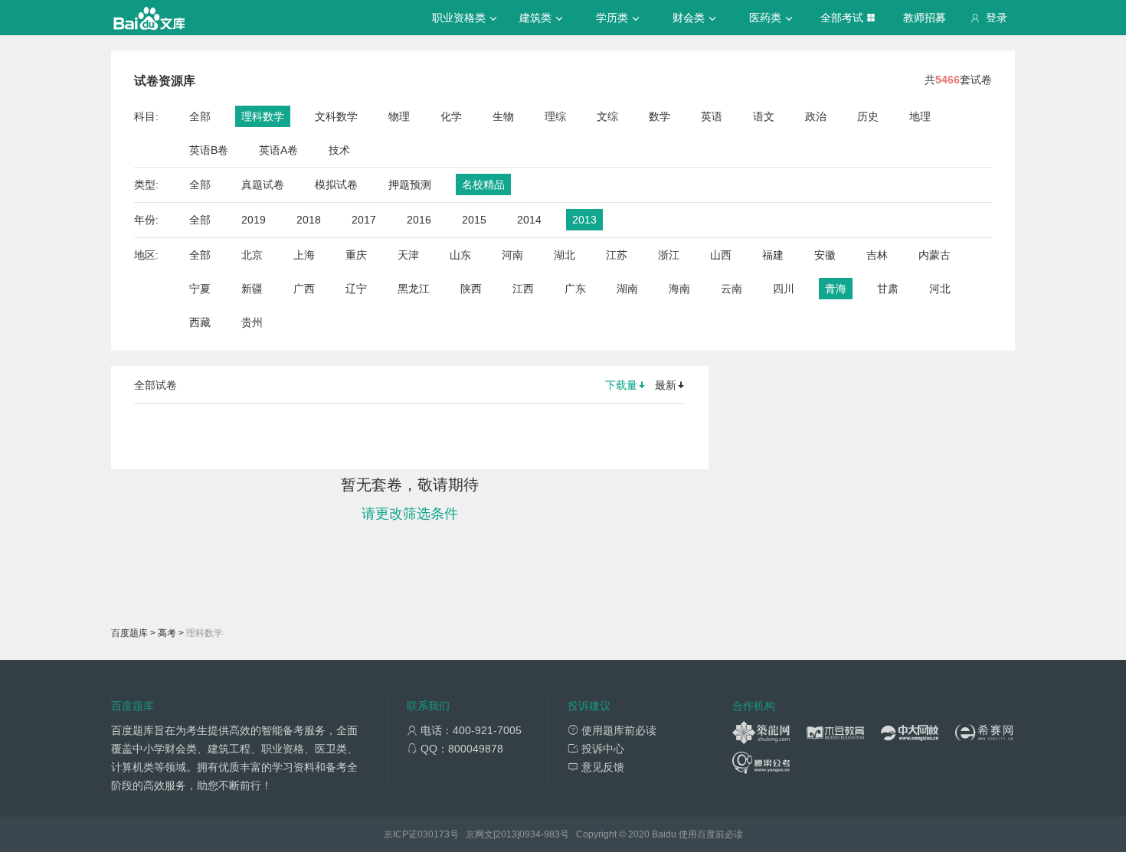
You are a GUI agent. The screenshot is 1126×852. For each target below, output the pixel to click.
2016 (419, 220)
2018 (308, 220)
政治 (815, 116)
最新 (665, 385)
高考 (167, 633)
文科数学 (336, 116)
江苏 (616, 255)
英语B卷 (208, 150)
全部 (200, 116)
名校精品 (483, 184)
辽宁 (356, 288)
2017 (364, 220)
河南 (512, 255)
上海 (304, 255)
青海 (835, 288)
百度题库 (129, 633)
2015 (474, 220)
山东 (460, 255)
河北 (940, 288)
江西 (523, 288)
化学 (451, 116)
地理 (920, 116)
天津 (408, 255)
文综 (607, 116)
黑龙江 (414, 288)
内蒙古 (934, 255)
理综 (555, 116)
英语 (711, 116)
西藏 (200, 322)
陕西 (471, 288)
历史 (868, 116)
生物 (503, 116)
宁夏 (200, 288)
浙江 (668, 255)
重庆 (356, 255)
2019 (253, 220)
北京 (252, 255)
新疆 (252, 288)
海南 (679, 288)
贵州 (252, 322)
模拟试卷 (336, 184)
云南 (731, 288)
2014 (529, 220)
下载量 (621, 385)
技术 (339, 150)
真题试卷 (262, 184)
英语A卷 (278, 150)
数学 (659, 116)
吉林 (877, 255)
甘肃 (888, 288)
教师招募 (924, 17)
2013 (584, 220)
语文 (763, 116)
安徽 (825, 255)
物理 (399, 116)
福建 (773, 255)
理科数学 (262, 116)
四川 (783, 288)
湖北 (564, 255)
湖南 (627, 288)
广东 (575, 288)
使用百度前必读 (711, 834)
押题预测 (409, 184)
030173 (433, 834)
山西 (721, 255)
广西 (304, 288)
